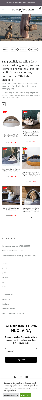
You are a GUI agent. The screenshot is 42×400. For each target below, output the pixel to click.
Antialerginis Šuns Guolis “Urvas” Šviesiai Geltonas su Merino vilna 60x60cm (31, 174)
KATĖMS (14, 49)
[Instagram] (21, 377)
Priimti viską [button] (25, 395)
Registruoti (21, 360)
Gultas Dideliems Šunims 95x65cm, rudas (11, 209)
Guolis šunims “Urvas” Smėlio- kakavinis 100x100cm (11, 136)
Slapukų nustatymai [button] (11, 395)
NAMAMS (33, 49)
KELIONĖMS (23, 49)
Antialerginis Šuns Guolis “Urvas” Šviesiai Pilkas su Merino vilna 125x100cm (31, 210)
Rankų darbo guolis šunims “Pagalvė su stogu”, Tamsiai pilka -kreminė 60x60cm (31, 133)
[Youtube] (27, 377)
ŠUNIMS (5, 49)
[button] (38, 10)
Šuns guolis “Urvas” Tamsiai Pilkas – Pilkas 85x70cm (11, 170)
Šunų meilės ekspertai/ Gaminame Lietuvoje (21, 3)
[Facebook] (15, 377)
